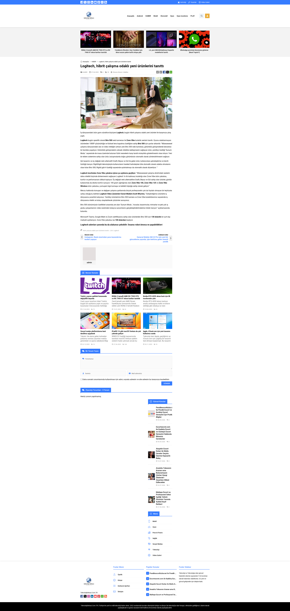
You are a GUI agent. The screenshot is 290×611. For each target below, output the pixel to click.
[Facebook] (81, 2)
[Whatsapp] (102, 2)
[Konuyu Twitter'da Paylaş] (167, 72)
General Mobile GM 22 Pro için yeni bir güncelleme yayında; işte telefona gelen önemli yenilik (149, 239)
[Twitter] (85, 2)
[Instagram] (88, 2)
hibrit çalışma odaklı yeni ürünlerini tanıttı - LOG (98, 230)
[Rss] (105, 2)
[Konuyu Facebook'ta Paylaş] (164, 72)
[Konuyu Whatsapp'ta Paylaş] (170, 72)
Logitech (116, 230)
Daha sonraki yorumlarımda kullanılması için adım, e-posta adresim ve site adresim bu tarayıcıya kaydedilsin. (126, 379)
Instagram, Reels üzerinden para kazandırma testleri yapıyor (103, 238)
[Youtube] (95, 2)
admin (89, 262)
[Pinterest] (98, 2)
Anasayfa (86, 62)
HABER (94, 62)
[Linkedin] (92, 2)
